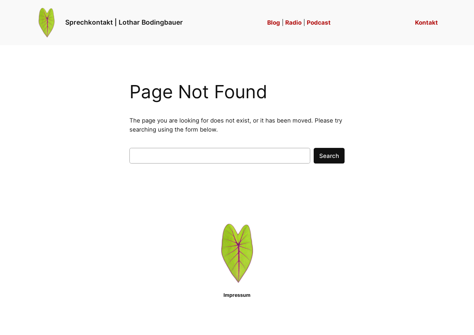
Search (329, 155)
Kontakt (426, 22)
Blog (273, 22)
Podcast (319, 22)
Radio (293, 22)
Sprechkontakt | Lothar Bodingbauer (124, 22)
